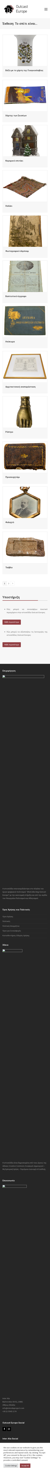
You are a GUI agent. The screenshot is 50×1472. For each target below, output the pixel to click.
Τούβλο (8, 567)
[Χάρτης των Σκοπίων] (25, 95)
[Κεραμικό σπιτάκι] (25, 140)
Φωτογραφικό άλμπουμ (17, 251)
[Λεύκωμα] (25, 321)
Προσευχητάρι (12, 477)
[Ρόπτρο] (25, 411)
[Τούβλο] (25, 547)
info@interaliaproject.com (13, 1408)
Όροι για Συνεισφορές (11, 930)
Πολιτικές (6, 921)
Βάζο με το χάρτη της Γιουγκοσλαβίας (24, 70)
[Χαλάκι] (25, 186)
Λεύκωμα (10, 341)
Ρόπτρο (9, 432)
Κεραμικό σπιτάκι (14, 161)
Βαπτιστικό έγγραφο (15, 296)
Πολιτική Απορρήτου (10, 926)
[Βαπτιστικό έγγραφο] (25, 276)
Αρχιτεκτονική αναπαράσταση (20, 387)
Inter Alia (6, 1398)
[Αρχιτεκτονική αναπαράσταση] (25, 366)
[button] (46, 9)
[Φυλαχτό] (25, 502)
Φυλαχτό (9, 522)
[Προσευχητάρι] (25, 457)
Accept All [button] (25, 1465)
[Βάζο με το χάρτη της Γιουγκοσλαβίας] (25, 50)
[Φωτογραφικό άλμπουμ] (25, 231)
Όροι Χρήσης (7, 916)
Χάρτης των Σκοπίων (16, 115)
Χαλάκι (8, 206)
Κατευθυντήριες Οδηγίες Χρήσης (15, 935)
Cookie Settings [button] (11, 1465)
